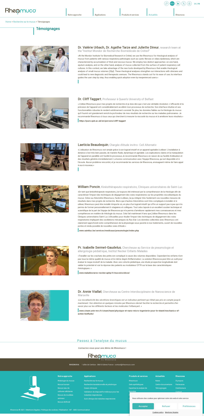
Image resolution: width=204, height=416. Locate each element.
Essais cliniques (90, 388)
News (172, 3)
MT (70, 410)
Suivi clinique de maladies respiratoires (99, 399)
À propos (179, 381)
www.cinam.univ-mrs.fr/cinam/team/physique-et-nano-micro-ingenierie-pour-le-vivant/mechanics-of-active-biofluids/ (129, 312)
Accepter (143, 406)
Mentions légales (171, 412)
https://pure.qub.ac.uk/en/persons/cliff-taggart (102, 121)
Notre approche (74, 15)
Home (8, 22)
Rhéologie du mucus (66, 381)
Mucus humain (63, 384)
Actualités (153, 15)
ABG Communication (81, 410)
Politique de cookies (49, 410)
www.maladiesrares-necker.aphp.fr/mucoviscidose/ (104, 273)
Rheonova (180, 15)
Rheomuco (133, 381)
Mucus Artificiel (64, 402)
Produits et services (130, 15)
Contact (179, 392)
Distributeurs (181, 388)
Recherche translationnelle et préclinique (100, 384)
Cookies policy (158, 412)
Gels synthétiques (136, 384)
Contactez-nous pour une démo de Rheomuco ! (102, 348)
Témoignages (160, 388)
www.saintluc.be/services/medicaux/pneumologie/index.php (109, 230)
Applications (100, 15)
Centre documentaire (163, 384)
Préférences (189, 406)
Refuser (166, 406)
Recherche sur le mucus (24, 22)
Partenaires (180, 384)
